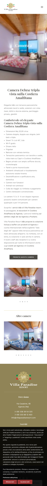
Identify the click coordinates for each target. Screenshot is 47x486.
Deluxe (24, 50)
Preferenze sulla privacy (10, 477)
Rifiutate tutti (10, 482)
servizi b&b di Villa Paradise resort (26, 208)
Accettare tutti (25, 482)
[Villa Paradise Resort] (10, 7)
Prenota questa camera (23, 257)
